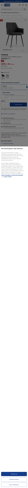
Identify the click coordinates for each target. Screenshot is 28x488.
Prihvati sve (14, 474)
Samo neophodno (14, 484)
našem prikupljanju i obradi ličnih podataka (12, 175)
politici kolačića (8, 176)
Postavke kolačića (14, 479)
